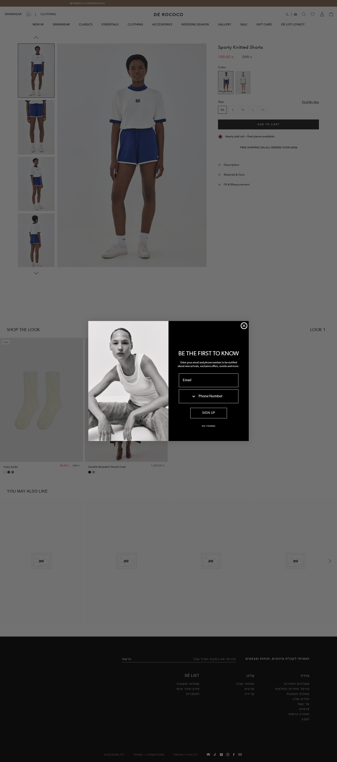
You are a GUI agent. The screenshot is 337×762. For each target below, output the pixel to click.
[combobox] (187, 396)
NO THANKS (208, 426)
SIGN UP (208, 413)
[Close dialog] (244, 326)
